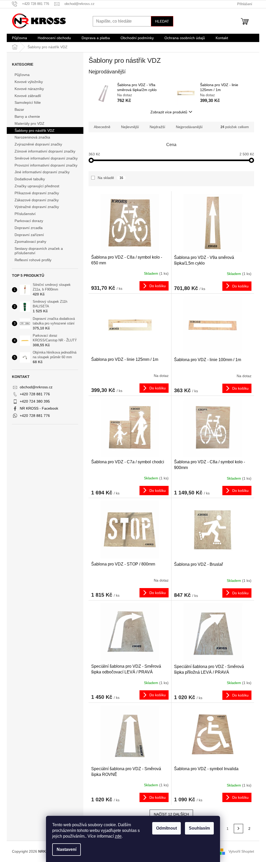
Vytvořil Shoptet (241, 851)
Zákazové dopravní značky (37, 200)
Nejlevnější (130, 127)
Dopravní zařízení (29, 235)
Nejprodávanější (189, 127)
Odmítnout (166, 828)
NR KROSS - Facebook (39, 408)
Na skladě (110, 178)
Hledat (162, 21)
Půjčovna (22, 75)
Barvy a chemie (27, 116)
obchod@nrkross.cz (36, 387)
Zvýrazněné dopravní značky (38, 144)
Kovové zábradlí (28, 96)
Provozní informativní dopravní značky (46, 165)
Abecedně (102, 127)
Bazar (19, 109)
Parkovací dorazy (29, 221)
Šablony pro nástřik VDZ (35, 130)
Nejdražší (157, 127)
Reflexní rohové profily (33, 260)
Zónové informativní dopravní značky (45, 151)
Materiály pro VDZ (29, 123)
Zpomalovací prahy (30, 241)
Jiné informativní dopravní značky (42, 172)
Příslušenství (25, 214)
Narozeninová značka (32, 137)
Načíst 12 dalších (171, 814)
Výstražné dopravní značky (37, 207)
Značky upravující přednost (37, 186)
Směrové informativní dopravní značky (46, 158)
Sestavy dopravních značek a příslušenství (39, 250)
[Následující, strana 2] (238, 828)
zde (118, 836)
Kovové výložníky (29, 82)
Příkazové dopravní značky (37, 193)
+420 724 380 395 (35, 401)
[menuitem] (19, 38)
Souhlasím (199, 828)
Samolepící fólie (28, 102)
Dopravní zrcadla (29, 228)
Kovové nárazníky (29, 89)
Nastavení (66, 849)
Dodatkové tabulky (30, 179)
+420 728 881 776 (35, 394)
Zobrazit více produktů (168, 112)
